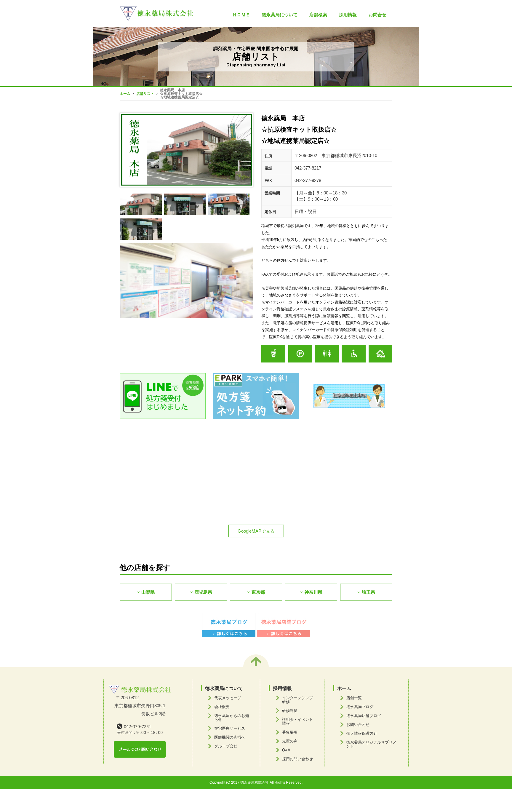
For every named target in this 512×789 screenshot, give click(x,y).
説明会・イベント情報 (297, 721)
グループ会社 (225, 746)
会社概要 (222, 707)
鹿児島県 (203, 592)
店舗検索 (318, 14)
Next (244, 150)
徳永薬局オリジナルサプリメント (371, 744)
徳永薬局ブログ (359, 707)
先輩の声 (289, 741)
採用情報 (348, 14)
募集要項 (289, 732)
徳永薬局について (224, 688)
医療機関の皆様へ (229, 737)
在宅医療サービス (229, 728)
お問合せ (377, 14)
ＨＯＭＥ (241, 14)
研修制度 (289, 710)
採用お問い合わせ (297, 759)
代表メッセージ (227, 698)
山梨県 (148, 592)
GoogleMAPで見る (256, 531)
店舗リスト (145, 93)
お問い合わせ (357, 724)
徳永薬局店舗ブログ (363, 715)
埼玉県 (368, 592)
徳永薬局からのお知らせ (231, 717)
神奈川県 (313, 592)
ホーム (125, 93)
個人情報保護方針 (361, 733)
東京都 (258, 592)
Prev (129, 150)
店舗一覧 (354, 698)
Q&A (286, 750)
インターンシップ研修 (297, 700)
